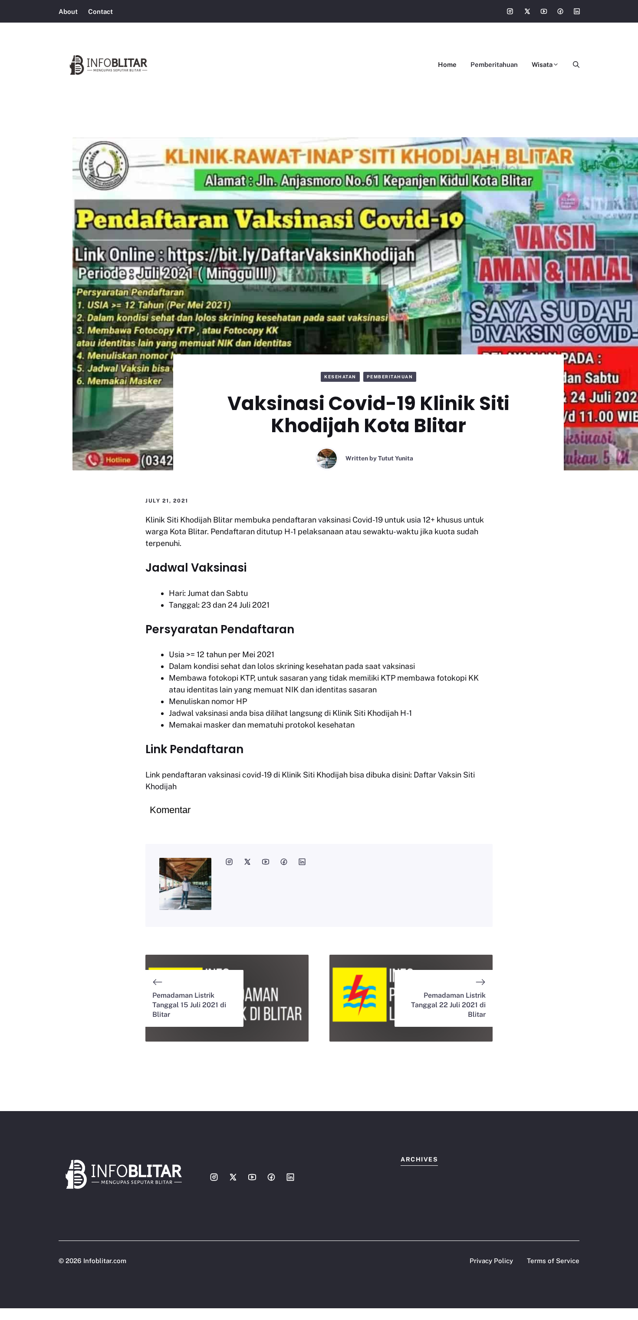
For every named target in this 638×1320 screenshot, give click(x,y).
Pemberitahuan (494, 64)
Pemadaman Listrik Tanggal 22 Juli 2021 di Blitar (448, 1005)
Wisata (542, 64)
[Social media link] (509, 11)
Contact (100, 11)
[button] (572, 64)
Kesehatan (340, 376)
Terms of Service (553, 1260)
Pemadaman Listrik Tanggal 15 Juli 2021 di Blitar (189, 1005)
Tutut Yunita (395, 458)
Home (447, 64)
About (68, 11)
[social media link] (229, 862)
